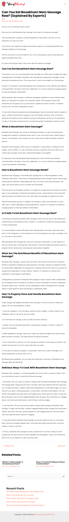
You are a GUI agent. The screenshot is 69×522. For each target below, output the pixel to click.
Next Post (62, 446)
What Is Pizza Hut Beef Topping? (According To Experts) (25, 505)
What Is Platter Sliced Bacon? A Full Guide (20, 502)
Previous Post (8, 446)
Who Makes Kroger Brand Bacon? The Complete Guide (24, 491)
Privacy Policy (40, 514)
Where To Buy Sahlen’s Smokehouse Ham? (12, 463)
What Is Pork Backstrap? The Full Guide (20, 495)
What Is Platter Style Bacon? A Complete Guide (22, 498)
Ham (3, 21)
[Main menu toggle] (65, 4)
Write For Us (50, 514)
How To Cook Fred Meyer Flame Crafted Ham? (50, 463)
